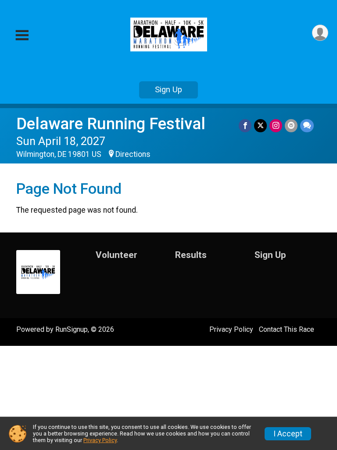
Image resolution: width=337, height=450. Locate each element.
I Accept (287, 433)
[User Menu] (320, 33)
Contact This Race (286, 329)
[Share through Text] (307, 125)
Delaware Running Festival (110, 123)
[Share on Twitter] (260, 125)
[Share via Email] (291, 125)
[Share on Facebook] (245, 125)
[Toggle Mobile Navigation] (22, 35)
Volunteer (116, 255)
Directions (133, 154)
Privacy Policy (231, 329)
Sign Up (168, 89)
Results (191, 255)
